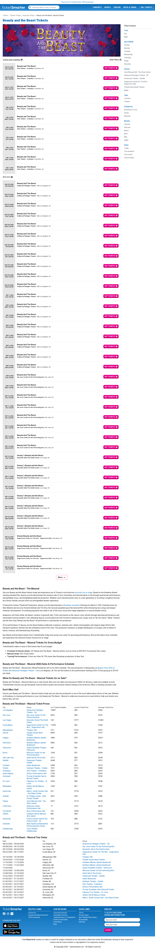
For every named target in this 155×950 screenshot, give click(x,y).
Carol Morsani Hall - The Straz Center (36, 802)
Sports (107, 7)
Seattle (5, 760)
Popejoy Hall (32, 730)
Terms (81, 913)
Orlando (6, 796)
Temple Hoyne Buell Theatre (93, 860)
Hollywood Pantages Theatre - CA (24, 671)
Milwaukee (7, 786)
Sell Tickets (146, 7)
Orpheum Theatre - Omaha (37, 768)
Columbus (7, 771)
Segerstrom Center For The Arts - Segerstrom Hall (37, 726)
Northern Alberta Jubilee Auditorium (96, 865)
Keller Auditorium (33, 765)
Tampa (5, 801)
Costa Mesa (7, 725)
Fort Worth (7, 811)
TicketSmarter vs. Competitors (64, 917)
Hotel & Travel (130, 7)
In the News (57, 922)
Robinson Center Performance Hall (34, 807)
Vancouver (7, 748)
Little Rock (7, 806)
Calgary (6, 738)
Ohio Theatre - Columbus (36, 771)
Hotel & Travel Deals (60, 919)
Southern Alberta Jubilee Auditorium (96, 862)
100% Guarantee (34, 917)
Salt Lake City (8, 758)
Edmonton (7, 743)
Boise (5, 753)
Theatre (117, 7)
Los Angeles (8, 710)
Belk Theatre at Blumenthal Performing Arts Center (37, 825)
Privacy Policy (84, 915)
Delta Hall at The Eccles (36, 758)
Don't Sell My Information (88, 917)
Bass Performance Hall (36, 811)
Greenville (7, 819)
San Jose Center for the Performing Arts (36, 716)
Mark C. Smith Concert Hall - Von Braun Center (37, 792)
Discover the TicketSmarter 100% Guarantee (77, 2)
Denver (5, 733)
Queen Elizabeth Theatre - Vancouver (97, 868)
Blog (55, 924)
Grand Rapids (8, 773)
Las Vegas (7, 720)
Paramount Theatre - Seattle (93, 876)
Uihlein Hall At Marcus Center (94, 895)
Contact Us (32, 913)
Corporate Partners (60, 913)
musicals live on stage (83, 592)
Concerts (97, 7)
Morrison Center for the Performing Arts (36, 754)
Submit (108, 930)
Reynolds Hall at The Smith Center (95, 849)
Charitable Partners (60, 915)
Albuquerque (8, 730)
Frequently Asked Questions (38, 915)
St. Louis (6, 781)
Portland (6, 765)
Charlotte (6, 824)
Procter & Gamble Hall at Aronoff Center (36, 777)
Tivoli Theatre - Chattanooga (33, 830)
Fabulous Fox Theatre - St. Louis (95, 892)
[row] (62, 68)
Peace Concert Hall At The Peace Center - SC (37, 820)
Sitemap (82, 922)
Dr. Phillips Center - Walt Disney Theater (36, 797)
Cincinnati (6, 776)
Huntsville (7, 791)
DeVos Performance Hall (36, 773)
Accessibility (83, 919)
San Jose (6, 715)
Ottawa (5, 814)
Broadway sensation (72, 605)
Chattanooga (8, 829)
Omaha (5, 768)
